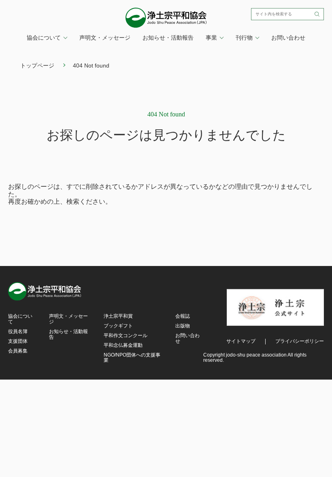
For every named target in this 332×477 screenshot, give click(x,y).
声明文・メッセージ (104, 37)
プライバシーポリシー (299, 341)
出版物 (182, 326)
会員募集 (18, 351)
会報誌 (182, 316)
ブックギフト (118, 326)
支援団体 (18, 341)
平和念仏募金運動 (123, 345)
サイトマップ (240, 341)
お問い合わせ (288, 37)
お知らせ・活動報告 (168, 37)
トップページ (37, 65)
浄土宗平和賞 (118, 316)
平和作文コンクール (125, 335)
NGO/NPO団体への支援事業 (132, 357)
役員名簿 (18, 331)
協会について (20, 319)
